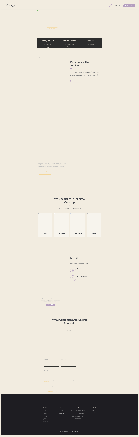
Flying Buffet (78, 233)
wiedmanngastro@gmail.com (77, 416)
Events (45, 233)
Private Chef (45, 411)
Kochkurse (94, 233)
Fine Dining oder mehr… (82, 276)
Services (45, 413)
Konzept (45, 416)
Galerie (45, 415)
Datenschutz (46, 381)
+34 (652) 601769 (77, 418)
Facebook (94, 410)
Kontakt (45, 418)
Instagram (94, 411)
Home (45, 410)
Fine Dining (61, 233)
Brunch (79, 268)
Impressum (45, 419)
